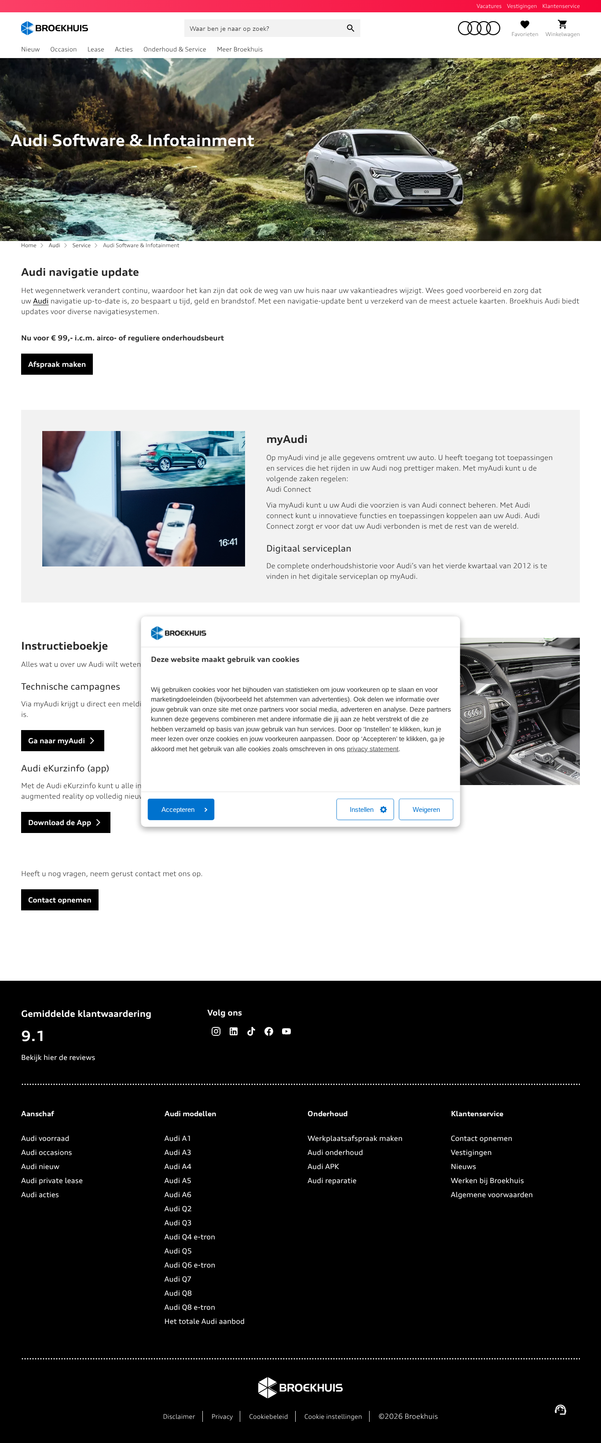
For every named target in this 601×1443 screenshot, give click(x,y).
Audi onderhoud (335, 1152)
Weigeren (426, 809)
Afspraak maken (57, 364)
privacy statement (373, 749)
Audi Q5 (178, 1250)
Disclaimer (179, 1417)
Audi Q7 (178, 1279)
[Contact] (560, 1409)
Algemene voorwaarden (492, 1194)
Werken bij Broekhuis (487, 1180)
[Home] (54, 28)
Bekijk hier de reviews (58, 1057)
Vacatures (489, 6)
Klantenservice (561, 6)
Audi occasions (46, 1152)
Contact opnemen (60, 899)
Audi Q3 (178, 1222)
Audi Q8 (178, 1293)
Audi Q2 (178, 1208)
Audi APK (323, 1166)
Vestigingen (522, 6)
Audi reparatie (332, 1180)
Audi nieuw (40, 1166)
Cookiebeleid (268, 1417)
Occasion (63, 49)
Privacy (222, 1417)
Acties (124, 49)
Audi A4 (178, 1166)
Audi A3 (178, 1152)
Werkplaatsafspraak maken (355, 1138)
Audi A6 (178, 1194)
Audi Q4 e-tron (190, 1236)
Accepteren (177, 809)
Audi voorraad (45, 1138)
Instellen (362, 809)
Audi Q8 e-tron (190, 1307)
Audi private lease (52, 1180)
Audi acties (40, 1194)
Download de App (59, 822)
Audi (54, 245)
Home (29, 245)
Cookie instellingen (333, 1417)
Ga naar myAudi (56, 740)
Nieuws (463, 1166)
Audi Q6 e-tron (190, 1264)
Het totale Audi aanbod (205, 1321)
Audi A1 (178, 1138)
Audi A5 (178, 1180)
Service (82, 245)
